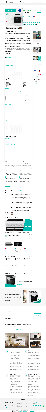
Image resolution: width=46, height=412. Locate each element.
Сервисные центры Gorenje (20, 406)
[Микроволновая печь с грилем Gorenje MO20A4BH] (18, 244)
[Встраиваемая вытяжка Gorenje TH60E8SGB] (9, 244)
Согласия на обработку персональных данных (23, 411)
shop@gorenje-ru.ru (35, 402)
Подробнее (37, 76)
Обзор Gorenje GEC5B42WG (10, 57)
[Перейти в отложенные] (33, 2)
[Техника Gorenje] (23, 2)
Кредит (18, 405)
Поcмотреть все (37, 315)
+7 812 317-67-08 (7, 1)
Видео (25, 405)
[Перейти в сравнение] (35, 2)
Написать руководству (37, 405)
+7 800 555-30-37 (7, 2)
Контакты (26, 406)
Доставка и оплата (19, 403)
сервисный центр (18, 327)
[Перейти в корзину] (38, 2)
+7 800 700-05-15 (14, 0)
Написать (37, 83)
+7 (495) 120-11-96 (37, 81)
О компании (26, 403)
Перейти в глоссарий (19, 284)
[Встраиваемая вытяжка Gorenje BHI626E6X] (28, 244)
